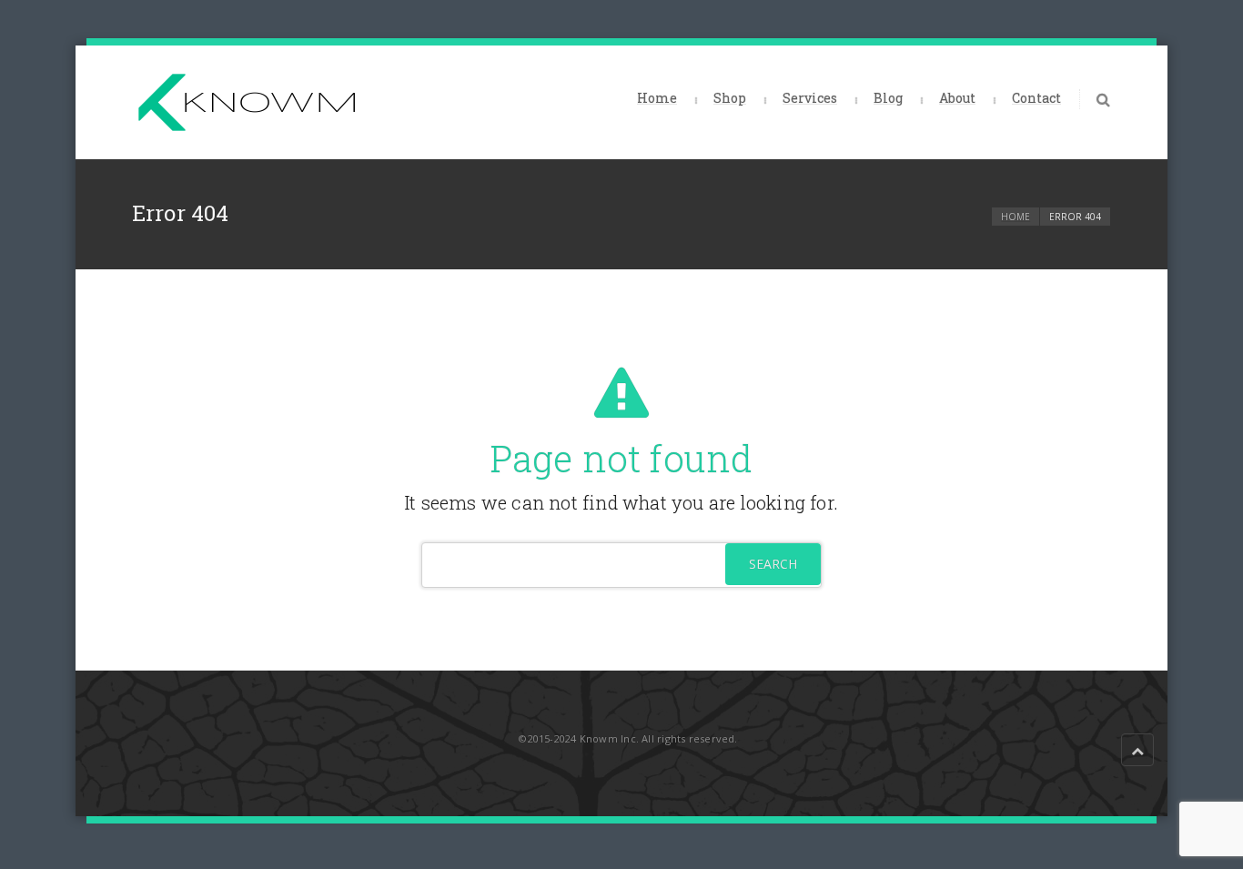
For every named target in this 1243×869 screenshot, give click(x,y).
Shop (729, 97)
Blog (888, 97)
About (957, 97)
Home (657, 97)
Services (810, 97)
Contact (1036, 97)
